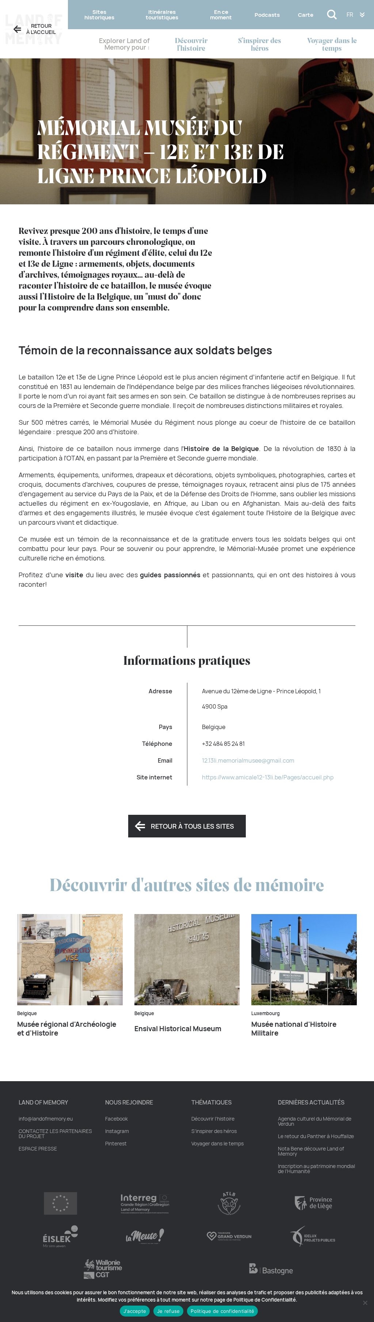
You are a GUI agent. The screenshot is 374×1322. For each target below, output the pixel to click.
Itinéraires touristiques (162, 14)
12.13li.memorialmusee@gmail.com (248, 760)
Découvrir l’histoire (191, 45)
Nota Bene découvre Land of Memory (311, 1151)
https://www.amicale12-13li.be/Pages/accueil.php (267, 777)
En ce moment (221, 14)
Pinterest (116, 1143)
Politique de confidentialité (222, 1311)
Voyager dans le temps (332, 45)
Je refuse (168, 1311)
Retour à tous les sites (192, 826)
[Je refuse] (365, 1302)
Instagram (117, 1131)
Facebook (116, 1118)
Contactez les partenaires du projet (55, 1134)
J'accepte (134, 1311)
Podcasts (267, 15)
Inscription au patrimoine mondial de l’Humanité (316, 1169)
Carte (305, 15)
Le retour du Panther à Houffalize (316, 1136)
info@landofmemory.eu (46, 1118)
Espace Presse (38, 1148)
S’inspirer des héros (259, 45)
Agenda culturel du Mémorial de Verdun (314, 1121)
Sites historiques (99, 14)
